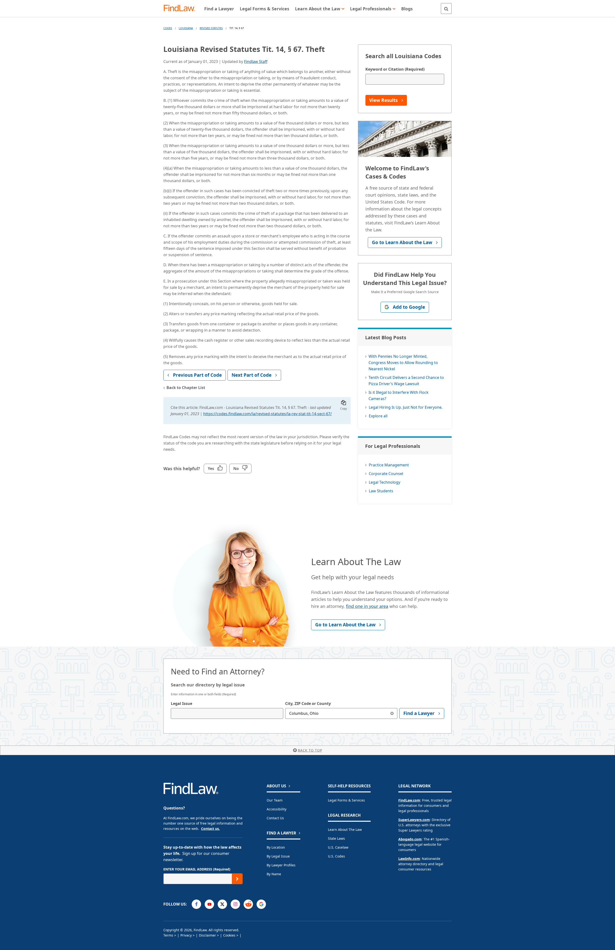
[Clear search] (392, 713)
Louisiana (186, 28)
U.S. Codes (336, 856)
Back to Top (310, 750)
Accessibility (276, 809)
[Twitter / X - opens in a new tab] (222, 904)
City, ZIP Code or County (308, 703)
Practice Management (389, 465)
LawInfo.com (409, 858)
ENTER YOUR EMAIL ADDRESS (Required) (196, 869)
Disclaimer (207, 935)
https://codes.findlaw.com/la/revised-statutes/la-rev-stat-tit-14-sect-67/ (267, 413)
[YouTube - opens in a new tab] (209, 904)
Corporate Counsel (386, 473)
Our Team (275, 800)
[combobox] (227, 713)
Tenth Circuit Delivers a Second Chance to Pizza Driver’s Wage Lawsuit (406, 380)
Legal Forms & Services (346, 800)
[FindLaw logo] (181, 8)
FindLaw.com (409, 800)
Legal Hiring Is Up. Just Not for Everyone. (406, 407)
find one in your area (367, 606)
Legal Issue (181, 703)
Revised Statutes (211, 28)
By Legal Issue (278, 856)
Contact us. (210, 828)
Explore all (378, 416)
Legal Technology (384, 482)
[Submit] (237, 878)
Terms (168, 935)
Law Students (381, 491)
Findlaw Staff (255, 61)
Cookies (229, 935)
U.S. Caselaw (338, 847)
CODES (167, 28)
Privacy (186, 935)
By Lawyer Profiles (281, 865)
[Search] (446, 8)
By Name (274, 874)
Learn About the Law (345, 829)
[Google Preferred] (261, 904)
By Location (276, 847)
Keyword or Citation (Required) (394, 69)
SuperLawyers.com (414, 819)
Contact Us (275, 818)
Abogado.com (410, 839)
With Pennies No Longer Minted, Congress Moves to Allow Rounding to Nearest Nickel (403, 362)
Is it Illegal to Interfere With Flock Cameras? (399, 395)
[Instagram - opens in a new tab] (235, 904)
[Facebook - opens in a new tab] (196, 904)
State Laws (336, 838)
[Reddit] (248, 904)
